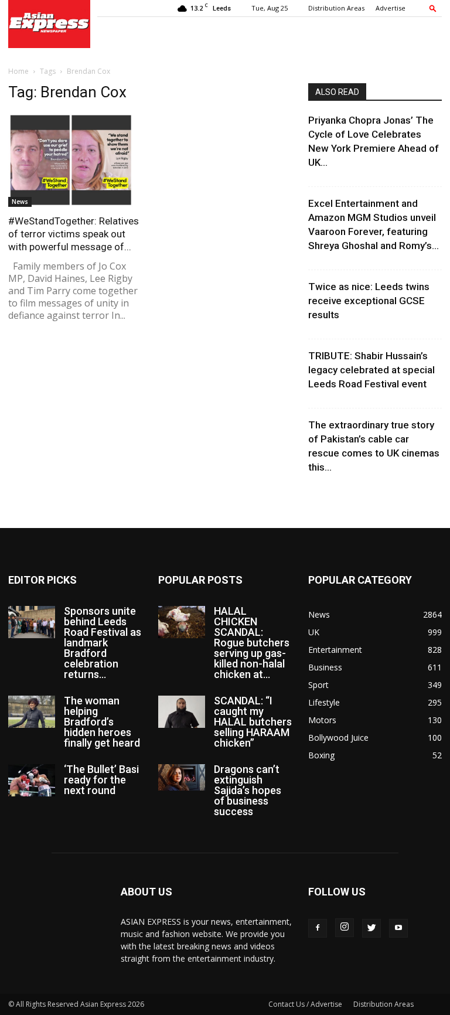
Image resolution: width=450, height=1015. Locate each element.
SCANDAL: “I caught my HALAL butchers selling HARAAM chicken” (253, 721)
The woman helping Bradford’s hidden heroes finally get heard (102, 721)
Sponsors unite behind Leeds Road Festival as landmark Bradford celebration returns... (102, 642)
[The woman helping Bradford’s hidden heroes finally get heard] (31, 712)
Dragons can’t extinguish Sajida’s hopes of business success (247, 790)
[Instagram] (344, 927)
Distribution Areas (336, 8)
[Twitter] (371, 928)
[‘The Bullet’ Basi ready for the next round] (31, 780)
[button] (433, 8)
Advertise (390, 8)
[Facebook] (317, 928)
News (20, 201)
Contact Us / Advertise (305, 1004)
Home (18, 71)
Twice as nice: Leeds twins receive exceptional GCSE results (368, 301)
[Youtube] (398, 928)
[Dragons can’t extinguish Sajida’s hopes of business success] (181, 777)
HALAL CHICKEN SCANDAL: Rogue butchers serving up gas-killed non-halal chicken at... (251, 642)
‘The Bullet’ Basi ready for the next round (101, 779)
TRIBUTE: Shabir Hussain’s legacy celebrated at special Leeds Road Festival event (371, 370)
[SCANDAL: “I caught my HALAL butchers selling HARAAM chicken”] (181, 712)
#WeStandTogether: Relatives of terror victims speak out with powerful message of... (73, 234)
